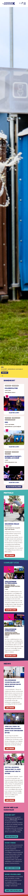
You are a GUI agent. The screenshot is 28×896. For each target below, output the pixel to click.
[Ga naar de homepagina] (8, 3)
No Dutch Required (10, 419)
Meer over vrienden (12, 868)
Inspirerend (15, 385)
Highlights (8, 385)
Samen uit (7, 453)
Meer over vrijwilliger (14, 890)
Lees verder (10, 555)
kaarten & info (11, 610)
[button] (21, 3)
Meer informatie (11, 836)
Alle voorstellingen (14, 486)
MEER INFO (4, 372)
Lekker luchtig (16, 417)
